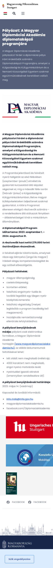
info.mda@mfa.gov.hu (19, 399)
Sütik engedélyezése (19, 559)
